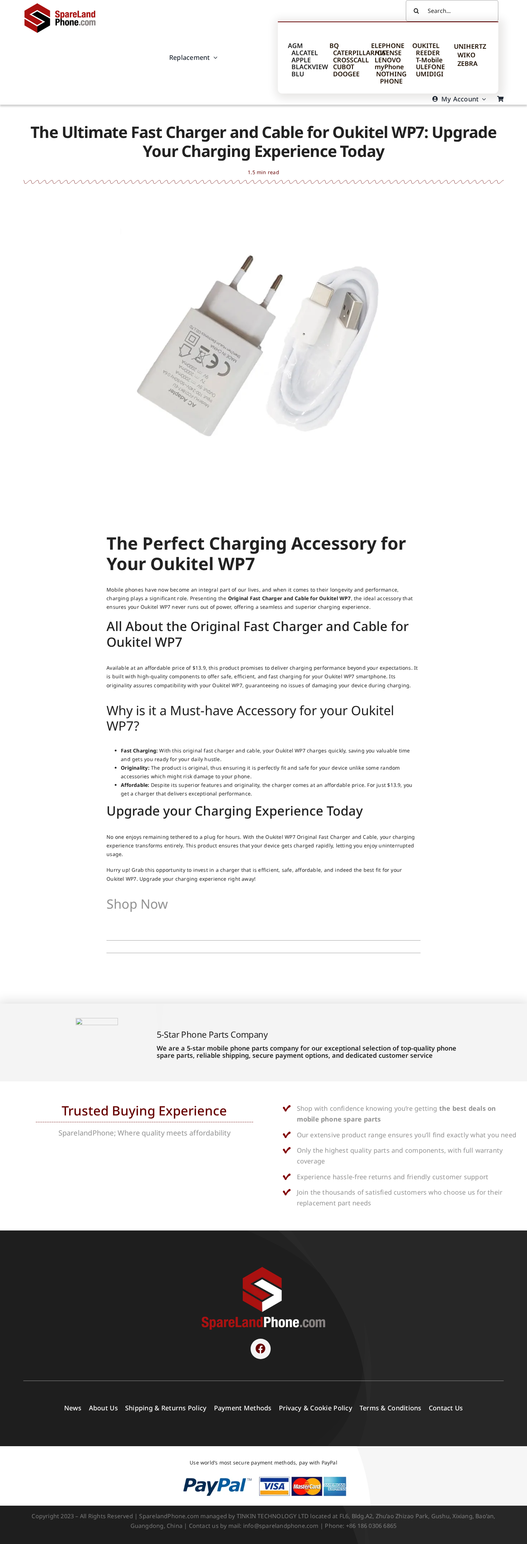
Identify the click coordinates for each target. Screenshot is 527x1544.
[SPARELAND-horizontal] (263, 1268)
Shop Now (137, 904)
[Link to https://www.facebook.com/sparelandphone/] (261, 1349)
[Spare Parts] (63, 4)
